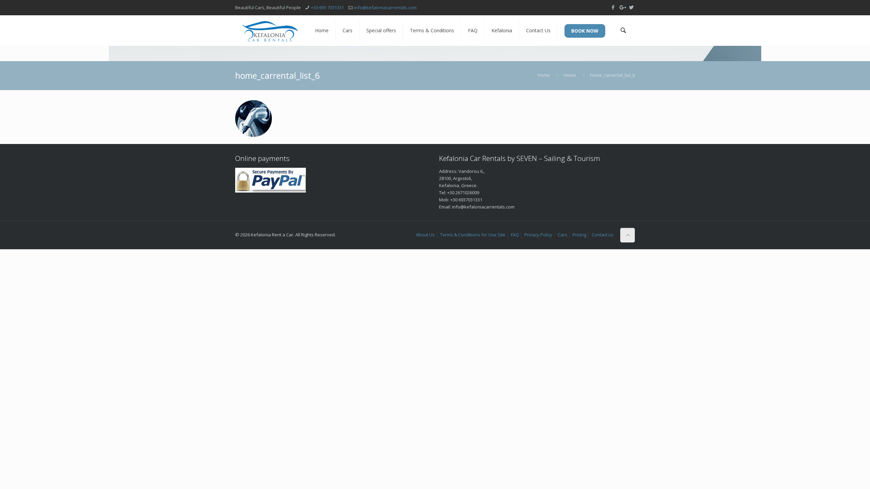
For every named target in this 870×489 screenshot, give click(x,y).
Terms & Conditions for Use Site (472, 235)
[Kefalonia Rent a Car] (270, 30)
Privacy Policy (538, 235)
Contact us (602, 235)
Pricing (579, 235)
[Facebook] (612, 7)
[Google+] (622, 7)
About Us (425, 235)
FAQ (515, 235)
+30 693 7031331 (327, 7)
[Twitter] (631, 7)
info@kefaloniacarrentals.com (385, 7)
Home (544, 75)
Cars (562, 235)
